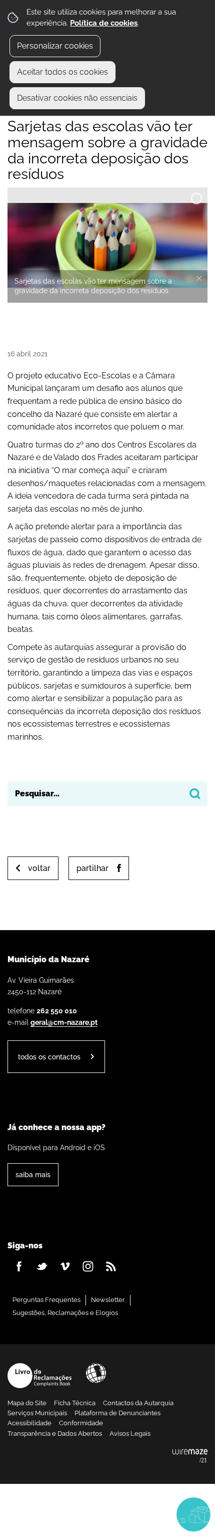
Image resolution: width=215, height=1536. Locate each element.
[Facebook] (19, 1266)
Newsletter (108, 1299)
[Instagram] (88, 1266)
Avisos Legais (130, 1433)
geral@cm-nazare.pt (64, 1022)
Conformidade (81, 1423)
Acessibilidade (96, 1373)
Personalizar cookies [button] (55, 46)
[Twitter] (42, 1266)
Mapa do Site (27, 1403)
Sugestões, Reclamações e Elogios (65, 1312)
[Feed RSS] (111, 1266)
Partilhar (92, 868)
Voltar (39, 868)
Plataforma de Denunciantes (117, 1413)
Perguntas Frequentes (46, 1299)
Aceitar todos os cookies (62, 72)
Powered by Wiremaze (190, 1456)
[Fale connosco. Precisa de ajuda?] (107, 1514)
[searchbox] (108, 793)
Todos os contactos (49, 1056)
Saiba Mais (33, 1174)
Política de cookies (104, 23)
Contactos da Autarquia (138, 1403)
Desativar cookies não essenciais (77, 98)
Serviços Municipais (37, 1413)
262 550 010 (56, 1010)
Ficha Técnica (75, 1403)
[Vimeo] (65, 1266)
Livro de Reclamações (40, 1375)
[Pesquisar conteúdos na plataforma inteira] (195, 793)
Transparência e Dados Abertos (55, 1433)
